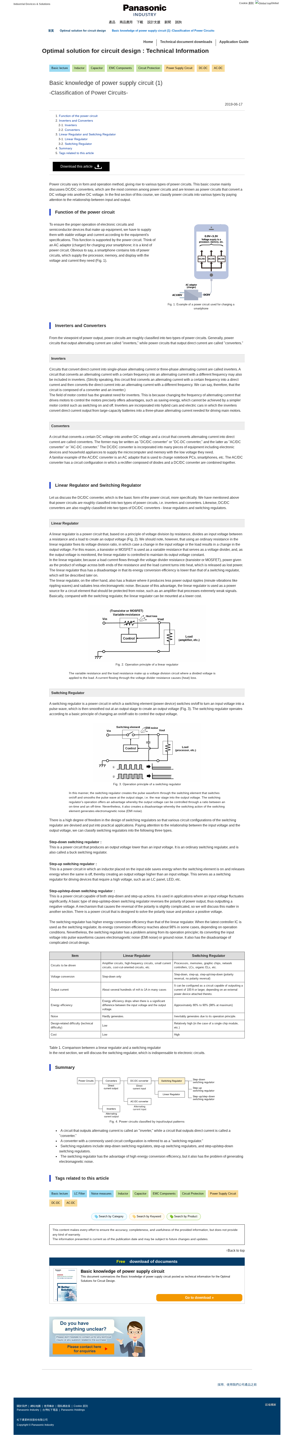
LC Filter (79, 1193)
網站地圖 (35, 1405)
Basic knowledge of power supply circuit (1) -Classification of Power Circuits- (163, 30)
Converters (72, 130)
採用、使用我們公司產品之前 (237, 1384)
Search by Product (185, 1216)
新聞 (167, 22)
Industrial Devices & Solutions (32, 4)
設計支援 (153, 22)
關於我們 (22, 1405)
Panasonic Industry (28, 1409)
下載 (140, 22)
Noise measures (101, 1193)
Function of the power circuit (78, 116)
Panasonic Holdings (73, 1409)
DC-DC (203, 68)
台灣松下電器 (50, 1409)
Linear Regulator (76, 139)
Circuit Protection (149, 68)
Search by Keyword (149, 1216)
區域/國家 (270, 1404)
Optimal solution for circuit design (83, 30)
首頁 (51, 30)
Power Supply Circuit (179, 68)
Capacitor (97, 68)
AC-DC (218, 68)
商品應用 (126, 22)
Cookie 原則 (246, 3)
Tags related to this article (76, 153)
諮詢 (178, 22)
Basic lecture (59, 68)
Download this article (76, 166)
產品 (112, 22)
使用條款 (49, 1405)
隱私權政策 (63, 1405)
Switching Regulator (78, 143)
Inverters (71, 125)
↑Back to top (235, 1250)
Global (275, 3)
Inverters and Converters (76, 120)
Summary (65, 148)
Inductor (79, 68)
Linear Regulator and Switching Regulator (87, 134)
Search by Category (111, 1216)
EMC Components (120, 68)
